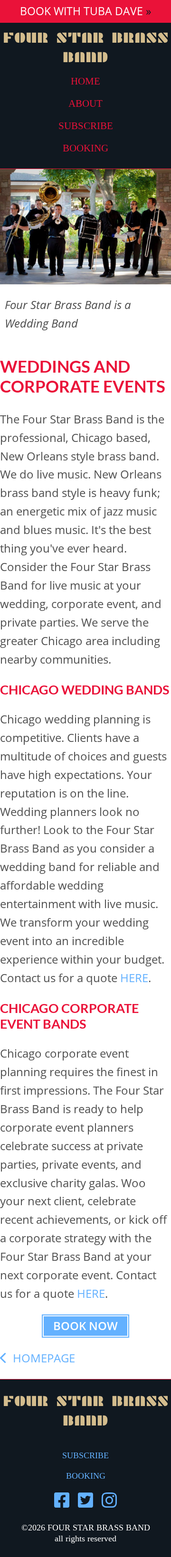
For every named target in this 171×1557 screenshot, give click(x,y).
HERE (134, 977)
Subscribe (85, 125)
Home (85, 80)
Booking (85, 147)
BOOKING (85, 1476)
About (85, 103)
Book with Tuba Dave (81, 11)
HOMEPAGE (41, 1358)
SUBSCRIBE (85, 1455)
